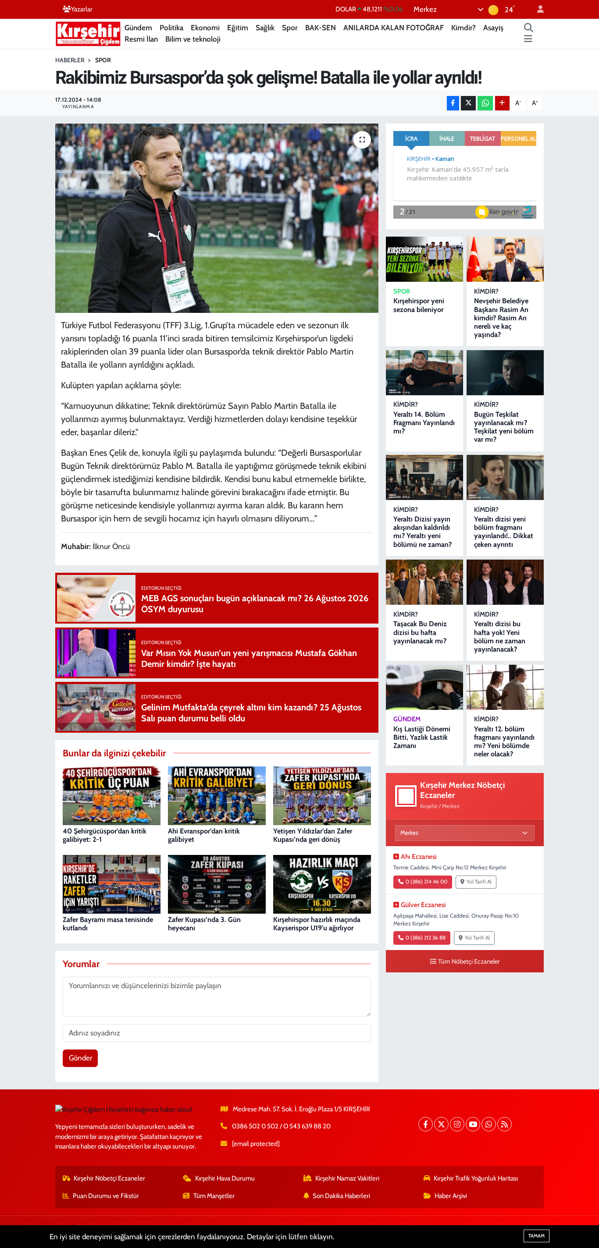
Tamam (536, 1236)
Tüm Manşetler (214, 1196)
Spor (290, 27)
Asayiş (493, 27)
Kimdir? (463, 27)
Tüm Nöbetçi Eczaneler (469, 961)
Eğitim (237, 27)
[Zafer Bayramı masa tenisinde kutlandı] (111, 883)
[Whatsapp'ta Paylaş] (485, 103)
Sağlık (265, 27)
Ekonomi (205, 27)
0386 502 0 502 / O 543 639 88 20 (281, 1126)
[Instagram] (457, 1124)
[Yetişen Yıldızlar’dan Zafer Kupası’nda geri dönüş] (322, 795)
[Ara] (529, 28)
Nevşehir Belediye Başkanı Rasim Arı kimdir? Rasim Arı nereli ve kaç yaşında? (501, 318)
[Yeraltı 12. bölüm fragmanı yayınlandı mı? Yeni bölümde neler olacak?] (505, 687)
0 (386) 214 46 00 (426, 882)
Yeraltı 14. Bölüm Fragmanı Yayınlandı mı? (424, 422)
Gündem (138, 27)
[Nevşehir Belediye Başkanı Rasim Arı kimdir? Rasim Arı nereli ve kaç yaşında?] (505, 259)
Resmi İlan (141, 39)
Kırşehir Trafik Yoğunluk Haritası (476, 1178)
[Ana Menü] (528, 39)
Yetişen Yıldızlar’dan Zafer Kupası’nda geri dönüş (312, 835)
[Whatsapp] (488, 1124)
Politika (171, 27)
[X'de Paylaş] (468, 103)
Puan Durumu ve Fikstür (106, 1196)
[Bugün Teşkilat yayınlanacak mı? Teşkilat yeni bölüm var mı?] (505, 372)
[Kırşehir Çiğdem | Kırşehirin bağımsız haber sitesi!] (88, 33)
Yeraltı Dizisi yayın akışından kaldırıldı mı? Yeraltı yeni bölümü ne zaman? (422, 532)
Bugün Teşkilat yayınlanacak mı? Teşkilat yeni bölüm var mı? (504, 427)
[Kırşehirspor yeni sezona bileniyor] (424, 259)
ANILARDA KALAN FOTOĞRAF (393, 27)
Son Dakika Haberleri (341, 1196)
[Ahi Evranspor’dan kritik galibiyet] (217, 795)
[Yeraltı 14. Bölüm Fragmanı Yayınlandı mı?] (424, 372)
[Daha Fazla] (502, 103)
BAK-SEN (320, 27)
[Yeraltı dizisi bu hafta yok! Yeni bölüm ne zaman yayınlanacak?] (505, 582)
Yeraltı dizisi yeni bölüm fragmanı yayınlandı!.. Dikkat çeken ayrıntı (503, 532)
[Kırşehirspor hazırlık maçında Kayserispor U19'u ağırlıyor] (322, 883)
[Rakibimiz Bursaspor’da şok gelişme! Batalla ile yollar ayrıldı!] (216, 218)
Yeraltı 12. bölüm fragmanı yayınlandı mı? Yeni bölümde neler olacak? (504, 742)
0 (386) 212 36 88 (426, 938)
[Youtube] (473, 1124)
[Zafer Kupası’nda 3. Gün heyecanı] (217, 883)
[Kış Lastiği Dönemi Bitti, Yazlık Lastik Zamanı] (424, 687)
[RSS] (504, 1124)
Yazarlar (82, 9)
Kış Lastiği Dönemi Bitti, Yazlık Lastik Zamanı (421, 737)
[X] (441, 1124)
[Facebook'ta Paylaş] (453, 103)
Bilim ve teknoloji (193, 39)
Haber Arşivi (451, 1196)
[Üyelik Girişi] (537, 9)
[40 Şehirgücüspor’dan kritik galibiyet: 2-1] (111, 795)
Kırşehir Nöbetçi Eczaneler (109, 1178)
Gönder (80, 1057)
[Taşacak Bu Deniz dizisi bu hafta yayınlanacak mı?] (424, 582)
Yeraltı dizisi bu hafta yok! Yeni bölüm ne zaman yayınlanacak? (499, 636)
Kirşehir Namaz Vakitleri (347, 1178)
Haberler (69, 60)
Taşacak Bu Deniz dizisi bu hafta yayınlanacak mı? (420, 632)
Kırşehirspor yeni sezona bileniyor (418, 305)
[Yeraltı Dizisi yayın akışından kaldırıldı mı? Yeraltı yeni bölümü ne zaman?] (424, 477)
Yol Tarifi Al (479, 882)
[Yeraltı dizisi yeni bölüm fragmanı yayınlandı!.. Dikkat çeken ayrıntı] (505, 477)
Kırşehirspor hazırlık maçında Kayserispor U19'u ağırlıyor (316, 923)
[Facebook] (425, 1124)
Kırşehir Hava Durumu (225, 1178)
